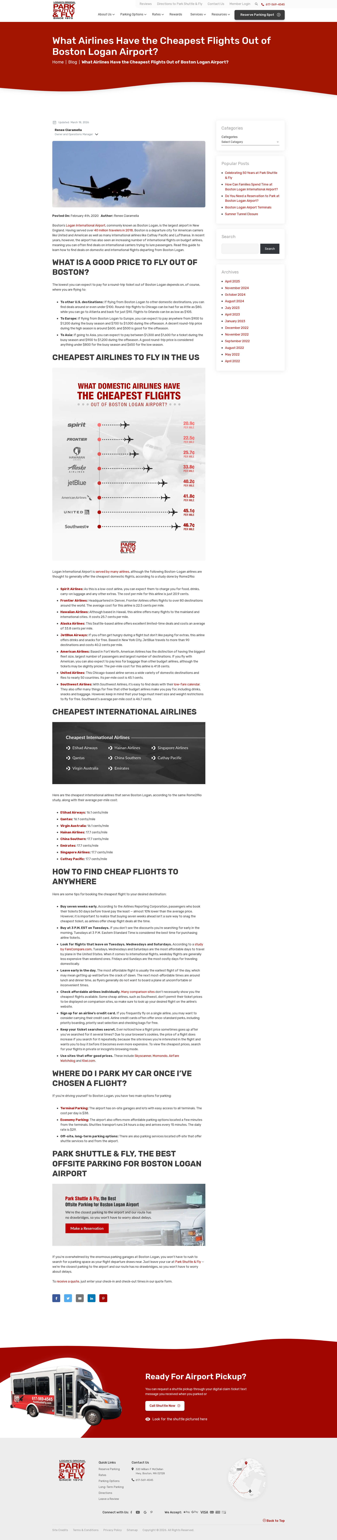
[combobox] (250, 142)
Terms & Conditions (85, 1530)
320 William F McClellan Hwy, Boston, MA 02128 (150, 1471)
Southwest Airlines (75, 684)
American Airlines (74, 652)
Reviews (146, 4)
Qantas (66, 819)
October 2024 (235, 295)
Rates (156, 14)
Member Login (239, 4)
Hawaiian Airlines (74, 612)
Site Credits (60, 1530)
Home (58, 62)
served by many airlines (112, 572)
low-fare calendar (187, 684)
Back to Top (275, 1521)
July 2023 (232, 308)
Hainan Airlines (72, 832)
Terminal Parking (74, 1108)
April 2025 (232, 281)
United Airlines (72, 673)
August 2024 (234, 301)
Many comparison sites (138, 992)
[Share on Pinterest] (103, 1298)
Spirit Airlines (71, 589)
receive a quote (68, 1281)
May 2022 (232, 354)
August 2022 (234, 348)
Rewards (175, 14)
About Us (104, 14)
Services (196, 14)
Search (229, 236)
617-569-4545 (275, 4)
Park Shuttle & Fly (188, 1262)
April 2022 (232, 361)
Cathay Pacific (72, 859)
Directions (105, 1493)
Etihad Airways (72, 812)
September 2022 (237, 341)
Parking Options (131, 14)
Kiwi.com (88, 1061)
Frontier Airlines (73, 601)
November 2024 (237, 288)
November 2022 (237, 334)
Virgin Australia (73, 826)
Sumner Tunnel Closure (241, 214)
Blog (72, 62)
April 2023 (232, 314)
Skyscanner (143, 1056)
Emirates (67, 846)
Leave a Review (109, 1499)
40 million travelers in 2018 (113, 230)
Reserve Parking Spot (257, 15)
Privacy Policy (112, 1530)
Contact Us (216, 4)
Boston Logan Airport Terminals (248, 207)
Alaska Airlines (72, 623)
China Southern (72, 839)
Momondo (160, 1056)
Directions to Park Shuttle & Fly (179, 4)
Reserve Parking (109, 1469)
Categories (229, 137)
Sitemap (132, 1530)
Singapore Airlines (75, 852)
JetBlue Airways (73, 635)
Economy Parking (74, 1120)
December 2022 (237, 328)
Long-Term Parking (111, 1487)
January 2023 (235, 321)
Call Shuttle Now (162, 1406)
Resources (219, 14)
